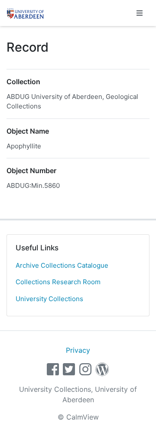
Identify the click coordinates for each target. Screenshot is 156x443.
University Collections (49, 299)
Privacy (78, 350)
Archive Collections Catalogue (62, 265)
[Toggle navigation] (139, 13)
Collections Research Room (58, 282)
